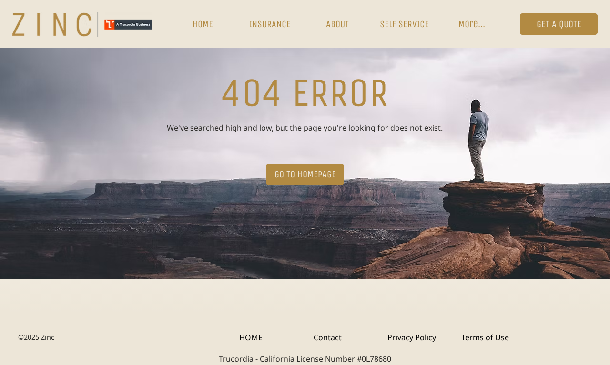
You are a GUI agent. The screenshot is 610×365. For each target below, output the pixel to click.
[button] (270, 24)
